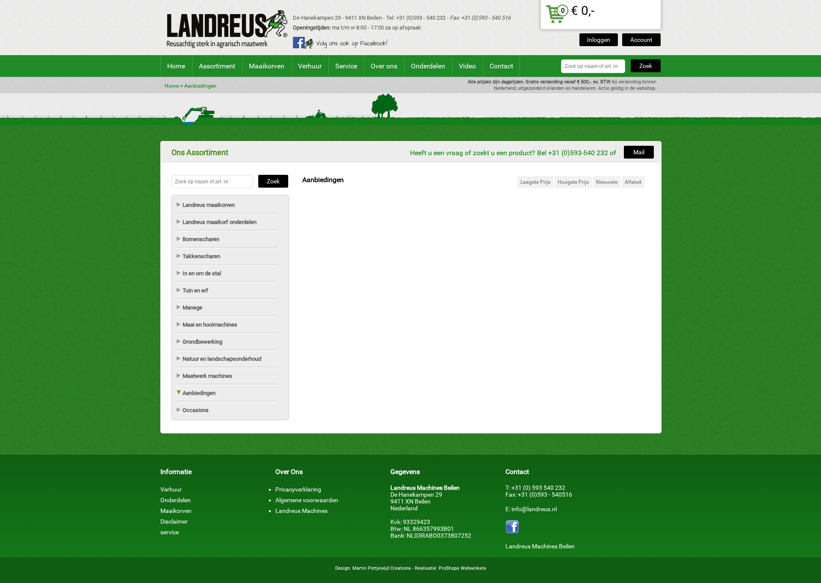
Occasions (196, 410)
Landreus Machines (301, 510)
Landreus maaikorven (209, 205)
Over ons (384, 66)
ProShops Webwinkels (462, 568)
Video (467, 66)
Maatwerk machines (207, 376)
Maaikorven (266, 66)
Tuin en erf (195, 290)
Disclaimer (174, 521)
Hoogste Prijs (573, 182)
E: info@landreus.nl (531, 509)
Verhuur (310, 66)
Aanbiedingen (200, 86)
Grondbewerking (202, 342)
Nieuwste (606, 182)
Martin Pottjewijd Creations (381, 568)
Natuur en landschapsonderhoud (222, 359)
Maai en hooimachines (210, 324)
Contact (501, 66)
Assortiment (217, 66)
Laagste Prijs (535, 182)
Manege (192, 307)
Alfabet (633, 182)
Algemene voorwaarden (306, 500)
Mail (638, 152)
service (169, 532)
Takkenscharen (201, 256)
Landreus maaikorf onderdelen (220, 222)
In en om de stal (202, 273)
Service (346, 66)
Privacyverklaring (298, 489)
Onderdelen (428, 66)
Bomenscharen (201, 239)
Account (641, 39)
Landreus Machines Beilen (540, 546)
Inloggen (598, 39)
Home (176, 66)
